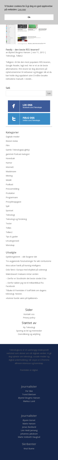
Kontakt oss (29, 314)
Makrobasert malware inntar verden (22, 274)
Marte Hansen (29, 423)
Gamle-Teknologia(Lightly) (18, 149)
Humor (9, 162)
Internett (10, 167)
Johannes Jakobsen (29, 433)
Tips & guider (12, 236)
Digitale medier (13, 136)
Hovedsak (10, 158)
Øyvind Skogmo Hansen (19, 52)
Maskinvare (11, 171)
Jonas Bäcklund (29, 427)
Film (8, 145)
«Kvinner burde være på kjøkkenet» (22, 298)
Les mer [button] (22, 9)
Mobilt (9, 180)
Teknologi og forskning (16, 219)
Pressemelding (12, 188)
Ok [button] (29, 17)
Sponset (9, 210)
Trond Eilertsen (29, 394)
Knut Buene (29, 448)
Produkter (10, 193)
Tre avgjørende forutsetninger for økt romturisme (28, 261)
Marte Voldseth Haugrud (29, 437)
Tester (9, 223)
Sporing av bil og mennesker (29, 330)
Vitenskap (10, 245)
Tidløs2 (19, 55)
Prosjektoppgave (13, 201)
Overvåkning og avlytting (29, 334)
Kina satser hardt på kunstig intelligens (23, 265)
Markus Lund (29, 401)
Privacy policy (29, 317)
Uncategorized (12, 240)
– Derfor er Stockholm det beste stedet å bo (26, 278)
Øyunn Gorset (29, 420)
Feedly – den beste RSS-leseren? (22, 49)
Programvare (12, 197)
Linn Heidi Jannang (29, 430)
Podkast (9, 184)
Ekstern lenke (12, 141)
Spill (7, 206)
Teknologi (10, 55)
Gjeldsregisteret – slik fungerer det (21, 256)
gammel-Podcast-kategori (18, 154)
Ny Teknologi (29, 327)
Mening (9, 175)
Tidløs (8, 227)
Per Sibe (29, 391)
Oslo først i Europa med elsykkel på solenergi (26, 269)
